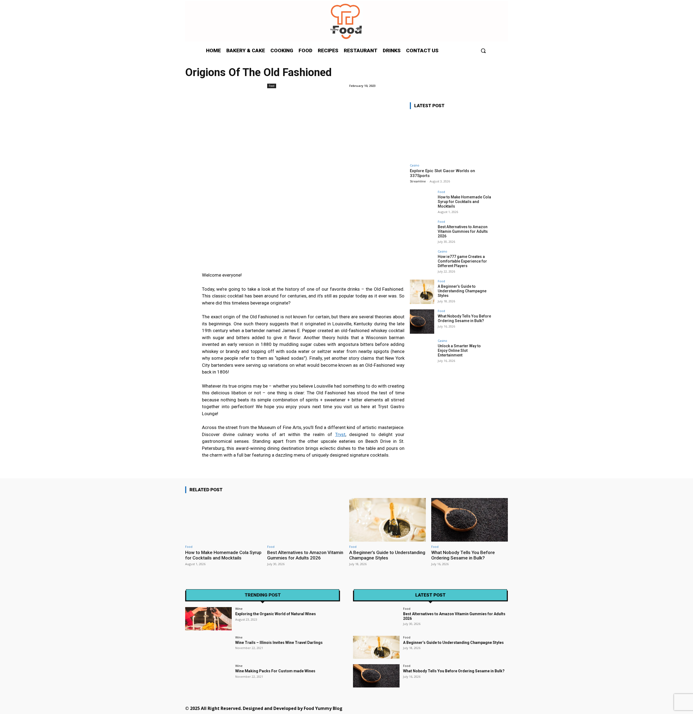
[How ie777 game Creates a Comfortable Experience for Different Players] (422, 262)
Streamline (418, 181)
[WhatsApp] (468, 708)
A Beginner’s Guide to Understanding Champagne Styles (462, 291)
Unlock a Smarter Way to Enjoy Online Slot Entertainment (459, 350)
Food (271, 86)
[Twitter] (456, 708)
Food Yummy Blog (323, 708)
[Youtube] (481, 708)
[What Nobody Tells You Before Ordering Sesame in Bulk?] (422, 321)
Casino (414, 165)
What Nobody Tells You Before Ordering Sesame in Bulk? (464, 318)
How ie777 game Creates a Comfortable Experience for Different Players (462, 261)
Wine (239, 608)
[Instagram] (420, 708)
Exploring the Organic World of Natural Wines (275, 614)
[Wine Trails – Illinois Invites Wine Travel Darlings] (208, 647)
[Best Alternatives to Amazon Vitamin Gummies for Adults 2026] (422, 232)
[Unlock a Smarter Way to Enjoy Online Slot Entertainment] (422, 351)
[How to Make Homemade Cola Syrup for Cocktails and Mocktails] (422, 202)
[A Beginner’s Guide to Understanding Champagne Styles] (422, 292)
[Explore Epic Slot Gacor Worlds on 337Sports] (450, 137)
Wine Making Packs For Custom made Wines (275, 671)
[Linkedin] (432, 708)
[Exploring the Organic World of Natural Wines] (208, 618)
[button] (483, 50)
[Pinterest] (444, 708)
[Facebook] (408, 708)
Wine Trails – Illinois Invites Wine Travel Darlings (279, 642)
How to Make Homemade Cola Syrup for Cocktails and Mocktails (464, 201)
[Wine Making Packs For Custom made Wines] (208, 675)
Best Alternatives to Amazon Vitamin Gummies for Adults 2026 (463, 231)
